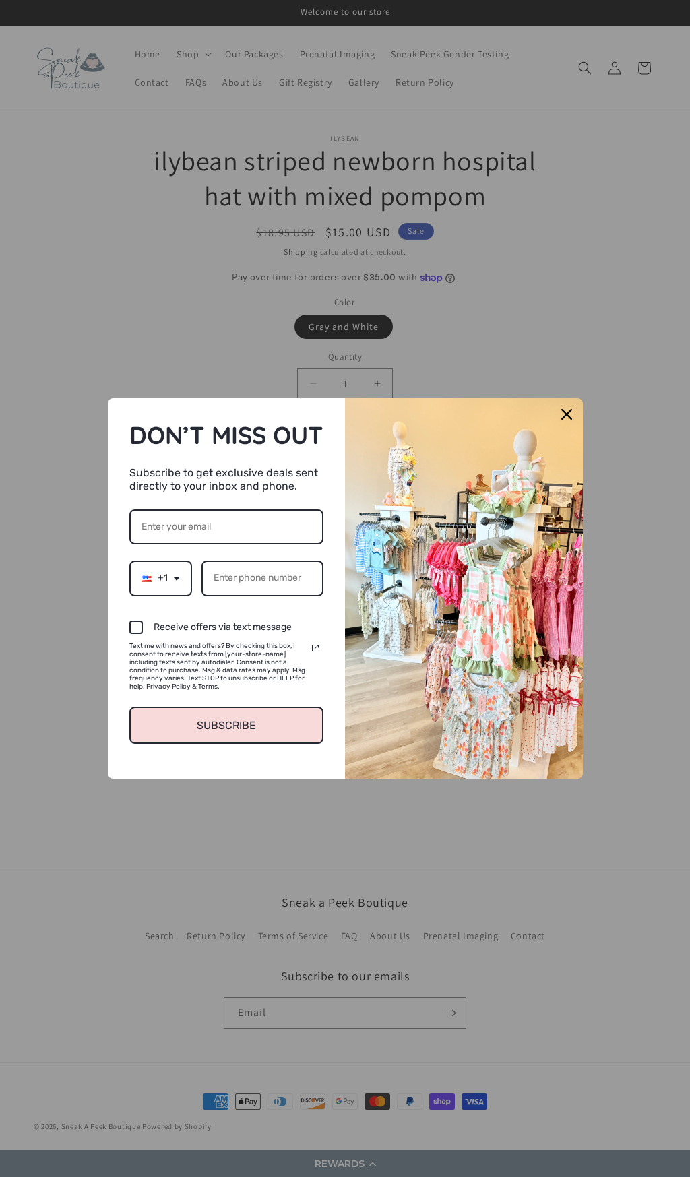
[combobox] (160, 578)
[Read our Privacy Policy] (315, 648)
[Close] (567, 414)
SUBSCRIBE (226, 725)
